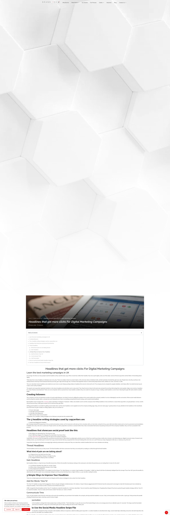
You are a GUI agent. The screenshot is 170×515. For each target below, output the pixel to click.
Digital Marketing (37, 318)
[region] (17, 505)
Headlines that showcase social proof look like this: (41, 343)
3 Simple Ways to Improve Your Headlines (39, 352)
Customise (8, 509)
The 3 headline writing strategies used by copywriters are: (43, 341)
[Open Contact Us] (166, 512)
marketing (46, 401)
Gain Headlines (34, 349)
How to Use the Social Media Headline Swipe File (41, 360)
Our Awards (85, 2)
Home (30, 318)
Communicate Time (36, 356)
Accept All (26, 509)
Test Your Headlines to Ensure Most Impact (39, 362)
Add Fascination (35, 358)
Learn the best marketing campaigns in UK (39, 337)
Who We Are (66, 2)
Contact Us (122, 2)
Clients (101, 2)
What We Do (74, 2)
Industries (109, 2)
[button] (141, 332)
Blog (115, 2)
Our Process (93, 2)
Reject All (17, 509)
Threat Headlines (33, 345)
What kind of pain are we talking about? (40, 347)
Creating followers (33, 339)
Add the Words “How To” (37, 354)
